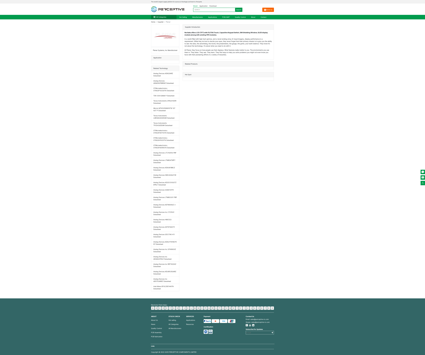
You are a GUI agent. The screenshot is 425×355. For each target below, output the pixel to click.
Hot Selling (183, 17)
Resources (190, 324)
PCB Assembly (156, 332)
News (153, 324)
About (253, 17)
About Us (154, 320)
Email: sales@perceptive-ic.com (257, 319)
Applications (212, 17)
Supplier (161, 22)
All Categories (161, 17)
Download (213, 6)
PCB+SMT (226, 17)
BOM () (269, 10)
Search (238, 10)
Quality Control (240, 17)
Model (195, 6)
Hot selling (172, 320)
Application (203, 6)
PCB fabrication (156, 336)
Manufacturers (197, 17)
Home (153, 22)
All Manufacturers (175, 328)
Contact (263, 17)
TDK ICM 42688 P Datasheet (163, 96)
